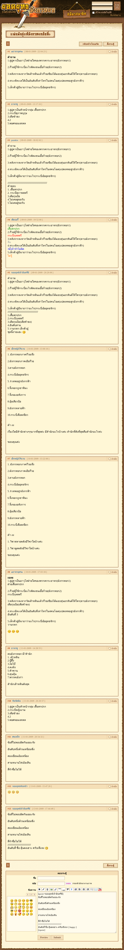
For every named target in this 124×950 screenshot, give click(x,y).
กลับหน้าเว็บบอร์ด (91, 44)
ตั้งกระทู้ (110, 44)
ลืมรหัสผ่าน (115, 15)
